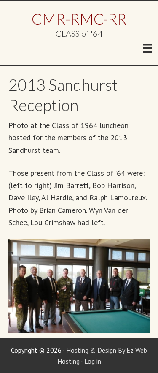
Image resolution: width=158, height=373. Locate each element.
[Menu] (147, 48)
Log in (92, 361)
